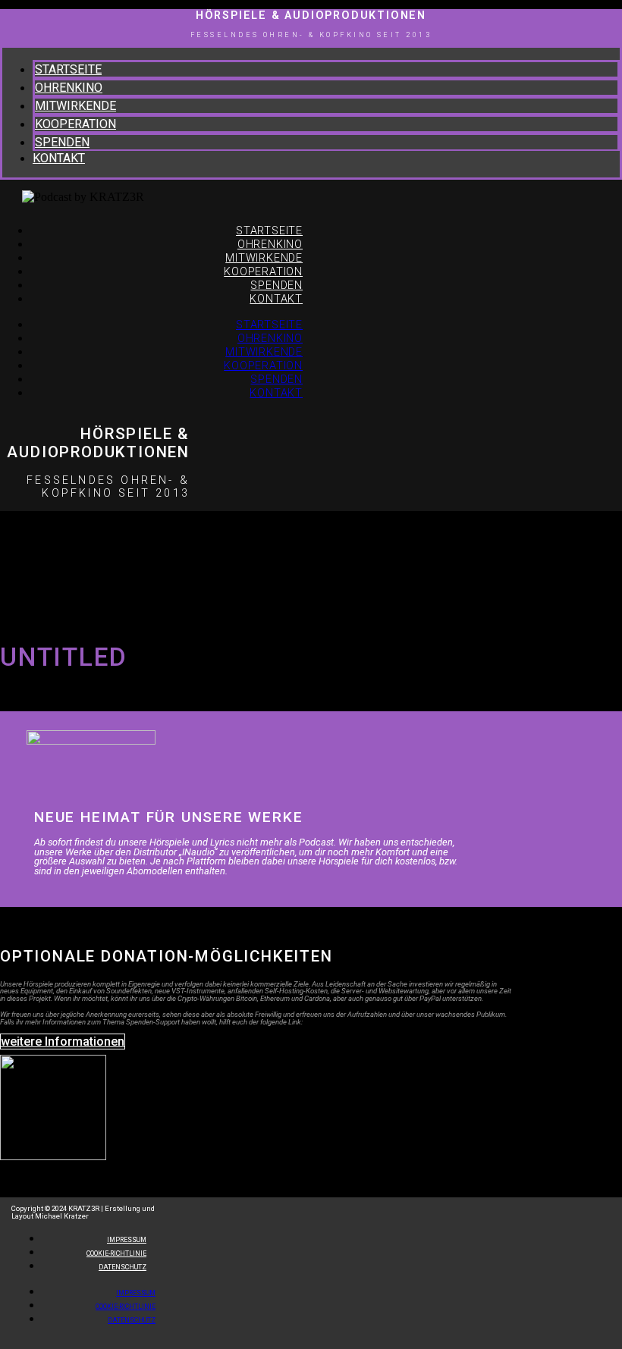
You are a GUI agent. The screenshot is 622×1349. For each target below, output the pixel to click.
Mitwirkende (75, 106)
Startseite (68, 69)
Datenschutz (122, 1267)
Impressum (136, 1293)
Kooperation (75, 124)
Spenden (62, 142)
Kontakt (59, 158)
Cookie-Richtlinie (126, 1306)
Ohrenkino (68, 87)
